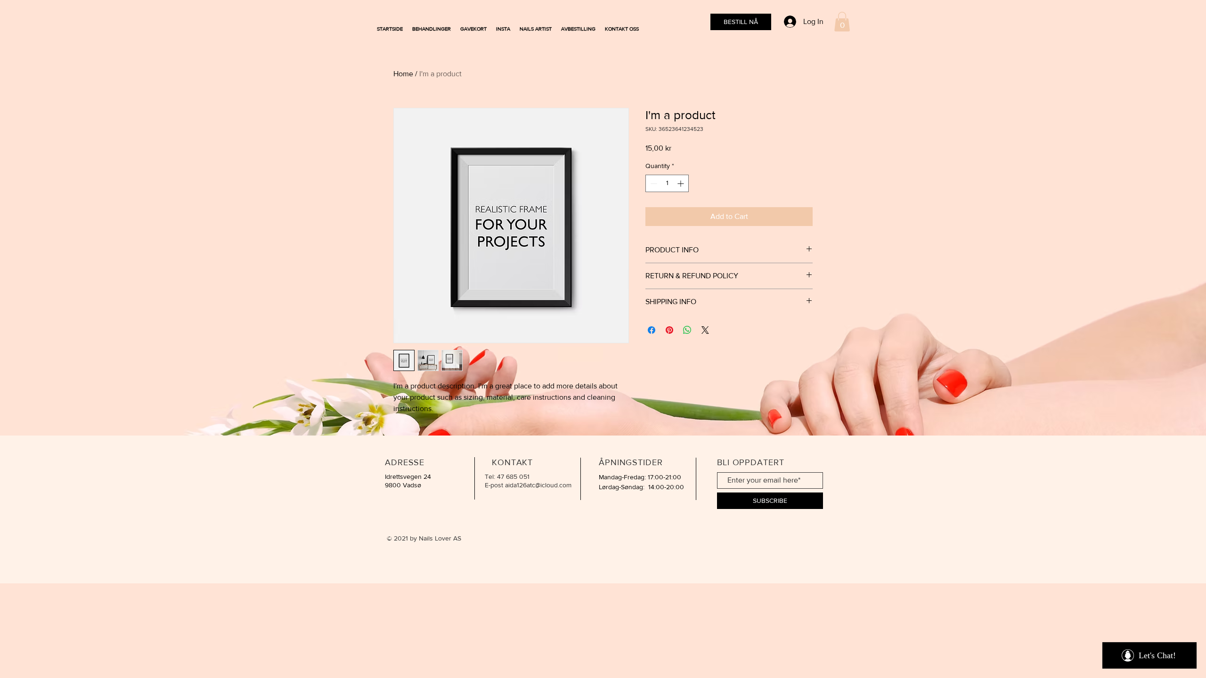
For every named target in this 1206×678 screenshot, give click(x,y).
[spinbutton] (667, 183)
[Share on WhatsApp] (687, 330)
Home (403, 74)
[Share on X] (705, 330)
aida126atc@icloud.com (538, 485)
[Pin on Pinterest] (669, 330)
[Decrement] (653, 183)
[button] (842, 22)
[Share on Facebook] (651, 330)
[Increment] (681, 183)
